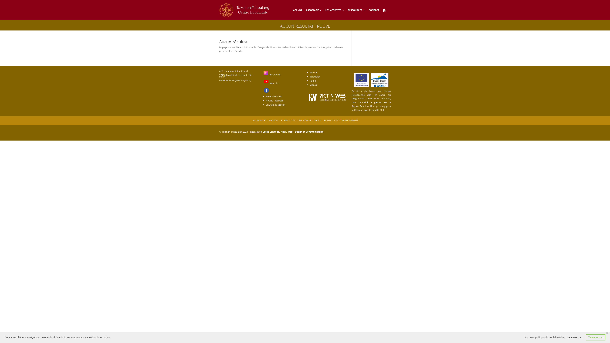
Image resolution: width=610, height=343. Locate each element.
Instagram (275, 74)
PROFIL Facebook (274, 100)
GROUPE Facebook (275, 104)
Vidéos (313, 84)
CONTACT (374, 10)
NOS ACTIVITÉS (333, 10)
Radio (313, 80)
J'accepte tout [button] (595, 337)
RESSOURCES (355, 10)
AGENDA (297, 10)
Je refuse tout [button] (574, 337)
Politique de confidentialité (341, 120)
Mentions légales (310, 120)
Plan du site (288, 120)
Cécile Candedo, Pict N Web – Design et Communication (293, 131)
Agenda (273, 120)
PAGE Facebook (274, 96)
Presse (313, 72)
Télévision (315, 76)
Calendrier (258, 120)
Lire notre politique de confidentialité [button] (544, 337)
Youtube (274, 83)
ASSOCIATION (313, 10)
